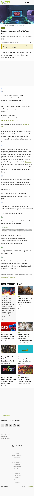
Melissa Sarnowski (6, 340)
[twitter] (10, 425)
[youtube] (18, 425)
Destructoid (17, 464)
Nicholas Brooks (5, 363)
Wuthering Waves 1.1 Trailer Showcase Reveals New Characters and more (25, 337)
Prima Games (17, 457)
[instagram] (6, 425)
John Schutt (21, 306)
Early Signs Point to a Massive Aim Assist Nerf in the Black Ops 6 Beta (25, 301)
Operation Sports (17, 471)
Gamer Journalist (17, 466)
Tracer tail (28, 162)
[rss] (2, 425)
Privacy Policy (4, 436)
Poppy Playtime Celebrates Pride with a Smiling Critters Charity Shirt (8, 380)
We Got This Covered (17, 462)
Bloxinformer (17, 480)
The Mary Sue (17, 473)
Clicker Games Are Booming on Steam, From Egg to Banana (24, 359)
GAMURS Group (30, 486)
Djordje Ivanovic (22, 363)
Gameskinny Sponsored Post (8, 315)
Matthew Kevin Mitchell (24, 383)
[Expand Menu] (28, 2)
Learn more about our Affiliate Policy (8, 277)
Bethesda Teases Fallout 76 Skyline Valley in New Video (24, 379)
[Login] (31, 2)
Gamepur (17, 453)
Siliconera (17, 460)
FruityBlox (17, 477)
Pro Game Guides (17, 449)
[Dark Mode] (24, 2)
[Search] (21, 2)
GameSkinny (17, 468)
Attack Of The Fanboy (17, 455)
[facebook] (14, 425)
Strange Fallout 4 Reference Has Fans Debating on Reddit (8, 359)
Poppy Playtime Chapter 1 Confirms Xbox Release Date (7, 336)
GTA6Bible (17, 482)
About (2, 432)
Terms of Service (5, 434)
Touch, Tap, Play (17, 475)
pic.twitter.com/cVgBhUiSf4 (9, 120)
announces (4, 98)
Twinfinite (17, 451)
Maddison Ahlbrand (23, 342)
